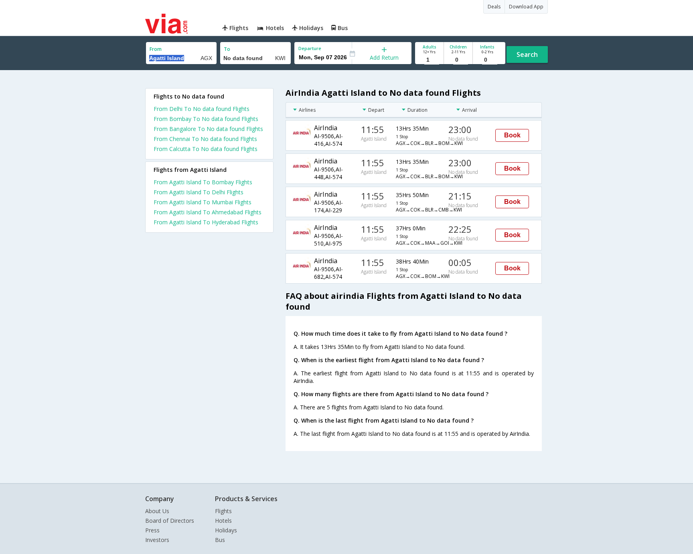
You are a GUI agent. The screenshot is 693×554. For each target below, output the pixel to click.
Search (527, 54)
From (156, 49)
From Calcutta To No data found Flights (205, 149)
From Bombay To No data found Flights (206, 119)
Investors (157, 540)
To (227, 49)
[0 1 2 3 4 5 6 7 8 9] (458, 59)
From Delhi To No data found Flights (201, 109)
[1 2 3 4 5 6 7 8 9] (429, 59)
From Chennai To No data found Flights (205, 139)
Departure (309, 48)
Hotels (223, 520)
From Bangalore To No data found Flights (208, 129)
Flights (223, 511)
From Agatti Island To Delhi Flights (198, 192)
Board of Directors (169, 520)
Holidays (226, 530)
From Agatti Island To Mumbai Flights (202, 202)
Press (152, 530)
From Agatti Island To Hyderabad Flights (206, 222)
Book (512, 135)
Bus (220, 540)
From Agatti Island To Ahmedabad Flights (207, 212)
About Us (157, 511)
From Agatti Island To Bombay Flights (203, 182)
